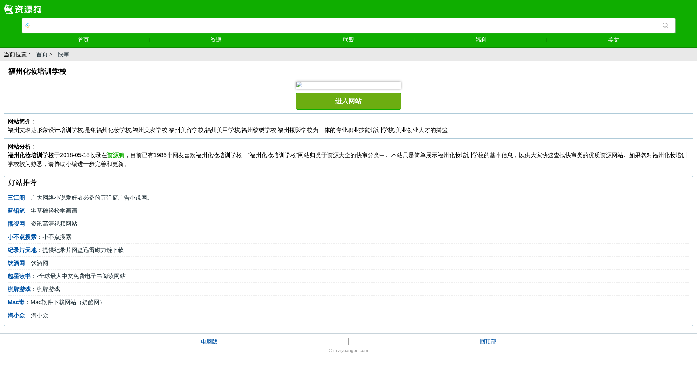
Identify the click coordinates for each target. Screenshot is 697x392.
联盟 (348, 40)
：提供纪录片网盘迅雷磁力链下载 (66, 250)
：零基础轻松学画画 (42, 211)
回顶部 (488, 341)
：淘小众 (28, 315)
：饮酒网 (28, 263)
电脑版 (209, 341)
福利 (481, 40)
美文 (613, 40)
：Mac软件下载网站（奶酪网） (56, 302)
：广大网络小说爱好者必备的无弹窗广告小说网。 (80, 198)
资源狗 (116, 155)
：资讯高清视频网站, (43, 224)
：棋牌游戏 (34, 289)
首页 (83, 40)
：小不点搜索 (40, 237)
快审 (63, 54)
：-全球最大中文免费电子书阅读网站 (67, 276)
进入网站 (348, 101)
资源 (216, 40)
